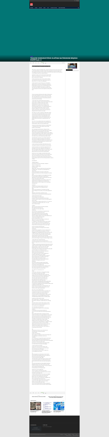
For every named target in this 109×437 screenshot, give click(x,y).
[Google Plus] (76, 1)
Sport (44, 7)
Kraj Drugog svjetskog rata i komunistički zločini (34, 411)
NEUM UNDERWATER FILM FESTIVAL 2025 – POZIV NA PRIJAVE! (58, 411)
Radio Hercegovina (62, 7)
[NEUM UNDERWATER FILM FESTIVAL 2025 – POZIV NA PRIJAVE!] (58, 406)
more (63, 62)
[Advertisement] (63, 4)
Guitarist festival (54, 7)
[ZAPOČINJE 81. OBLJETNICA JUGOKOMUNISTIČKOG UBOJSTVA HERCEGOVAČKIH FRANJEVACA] (47, 406)
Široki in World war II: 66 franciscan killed (38, 396)
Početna (31, 7)
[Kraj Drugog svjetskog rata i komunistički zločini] (35, 406)
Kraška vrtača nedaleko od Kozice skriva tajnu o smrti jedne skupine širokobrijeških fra (55, 397)
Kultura (40, 7)
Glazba (36, 7)
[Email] (78, 1)
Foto (48, 7)
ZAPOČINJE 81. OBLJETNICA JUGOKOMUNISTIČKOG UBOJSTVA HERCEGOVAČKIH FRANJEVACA (47, 411)
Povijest (31, 56)
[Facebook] (75, 1)
